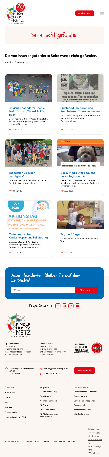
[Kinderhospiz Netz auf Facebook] (57, 305)
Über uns (9, 387)
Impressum (27, 441)
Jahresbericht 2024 (15, 417)
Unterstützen (81, 387)
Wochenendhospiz (48, 401)
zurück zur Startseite (15, 62)
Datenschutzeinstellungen (64, 441)
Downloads (11, 412)
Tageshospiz (45, 396)
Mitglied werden (81, 414)
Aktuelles (10, 392)
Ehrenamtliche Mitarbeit (85, 391)
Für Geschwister (47, 409)
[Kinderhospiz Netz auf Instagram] (64, 305)
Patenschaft (80, 405)
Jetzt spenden (84, 13)
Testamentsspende (83, 409)
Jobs (7, 397)
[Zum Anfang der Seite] (104, 441)
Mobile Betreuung (47, 391)
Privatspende (80, 396)
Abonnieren (85, 290)
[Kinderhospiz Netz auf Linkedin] (71, 305)
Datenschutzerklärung (43, 441)
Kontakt (9, 407)
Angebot (44, 387)
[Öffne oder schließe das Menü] (102, 13)
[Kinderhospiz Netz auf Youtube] (77, 305)
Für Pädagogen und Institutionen (48, 415)
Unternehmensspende (84, 401)
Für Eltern (43, 405)
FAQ (7, 402)
